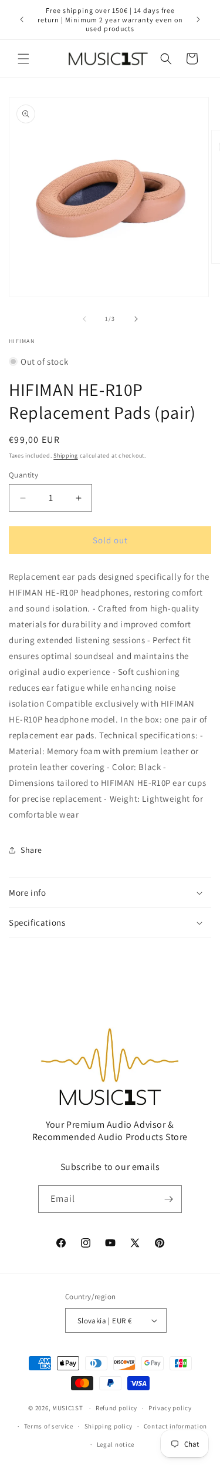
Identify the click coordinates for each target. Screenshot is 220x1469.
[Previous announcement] (22, 19)
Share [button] (31, 850)
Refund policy (116, 1408)
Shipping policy (108, 1426)
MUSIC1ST (67, 1408)
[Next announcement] (198, 19)
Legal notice (115, 1444)
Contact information (175, 1426)
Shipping (65, 455)
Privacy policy (170, 1408)
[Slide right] (136, 319)
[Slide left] (84, 319)
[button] (23, 59)
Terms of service (48, 1426)
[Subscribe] (168, 1199)
